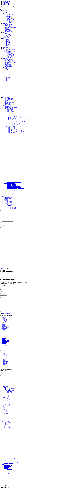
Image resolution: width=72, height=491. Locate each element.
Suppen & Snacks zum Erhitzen (10, 135)
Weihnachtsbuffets (7, 106)
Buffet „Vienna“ (10, 110)
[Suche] (13, 6)
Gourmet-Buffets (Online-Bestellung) (11, 107)
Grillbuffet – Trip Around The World (13, 129)
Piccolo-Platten (7, 26)
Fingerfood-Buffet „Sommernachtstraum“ (14, 113)
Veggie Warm (6, 44)
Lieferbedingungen (5, 319)
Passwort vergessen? (3, 374)
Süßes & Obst (4, 32)
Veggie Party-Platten (8, 42)
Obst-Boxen (6, 37)
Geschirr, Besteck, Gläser (11, 147)
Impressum (4, 322)
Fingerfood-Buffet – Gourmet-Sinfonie (14, 125)
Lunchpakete (6, 142)
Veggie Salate (6, 45)
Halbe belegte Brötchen (11, 19)
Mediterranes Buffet (10, 112)
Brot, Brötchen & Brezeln (9, 102)
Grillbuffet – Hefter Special (11, 133)
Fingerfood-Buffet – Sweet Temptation (14, 123)
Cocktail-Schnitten (10, 18)
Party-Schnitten (9, 17)
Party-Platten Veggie (8, 31)
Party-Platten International (9, 25)
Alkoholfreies (9, 144)
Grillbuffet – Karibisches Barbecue (13, 132)
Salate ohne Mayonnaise (8, 98)
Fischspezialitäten (7, 29)
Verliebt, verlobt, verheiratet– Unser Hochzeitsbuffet (16, 121)
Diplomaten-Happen (10, 20)
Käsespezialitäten (7, 30)
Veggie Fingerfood (7, 39)
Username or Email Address (5, 369)
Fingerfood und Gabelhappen (9, 14)
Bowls (5, 101)
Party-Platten (4, 23)
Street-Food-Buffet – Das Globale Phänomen (15, 116)
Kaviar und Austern (7, 141)
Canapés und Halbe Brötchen (9, 16)
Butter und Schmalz (8, 103)
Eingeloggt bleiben (4, 371)
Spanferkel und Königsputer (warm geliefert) (12, 137)
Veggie (3, 38)
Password (1, 370)
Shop (1, 268)
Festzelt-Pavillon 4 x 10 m (11, 151)
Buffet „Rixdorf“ (10, 109)
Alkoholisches (9, 145)
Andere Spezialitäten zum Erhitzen (10, 136)
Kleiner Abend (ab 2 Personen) (10, 27)
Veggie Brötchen (7, 41)
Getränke (6, 143)
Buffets (3, 105)
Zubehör (6, 146)
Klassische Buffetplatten (8, 24)
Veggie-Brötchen (10, 22)
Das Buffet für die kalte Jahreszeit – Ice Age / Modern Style (17, 118)
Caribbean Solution (10, 120)
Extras (3, 139)
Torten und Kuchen (7, 35)
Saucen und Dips (7, 104)
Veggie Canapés (7, 40)
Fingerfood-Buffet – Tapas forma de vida (14, 122)
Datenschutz (4, 321)
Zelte (5, 149)
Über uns (4, 317)
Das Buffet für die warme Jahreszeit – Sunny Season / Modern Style (19, 117)
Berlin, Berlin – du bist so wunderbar (13, 115)
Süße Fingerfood (7, 34)
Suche (1, 6)
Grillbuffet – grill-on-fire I (11, 127)
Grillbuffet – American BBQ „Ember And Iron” (15, 131)
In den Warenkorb (3, 294)
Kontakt (3, 318)
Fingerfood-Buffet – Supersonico (13, 124)
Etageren (6, 28)
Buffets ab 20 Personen (8, 108)
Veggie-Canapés (10, 21)
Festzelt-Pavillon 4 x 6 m (11, 150)
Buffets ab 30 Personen (8, 114)
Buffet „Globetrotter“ (10, 111)
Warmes (3, 134)
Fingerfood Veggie (7, 15)
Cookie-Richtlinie (5, 320)
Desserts (5, 33)
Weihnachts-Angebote (8, 140)
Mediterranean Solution (11, 119)
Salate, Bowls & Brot (6, 97)
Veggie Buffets (7, 43)
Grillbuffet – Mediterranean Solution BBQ (14, 130)
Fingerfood (4, 13)
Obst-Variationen (7, 36)
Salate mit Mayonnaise (8, 99)
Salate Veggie (6, 100)
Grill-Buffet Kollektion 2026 (9, 126)
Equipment (9, 148)
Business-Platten (5, 12)
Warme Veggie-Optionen (8, 138)
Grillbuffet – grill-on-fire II (11, 128)
